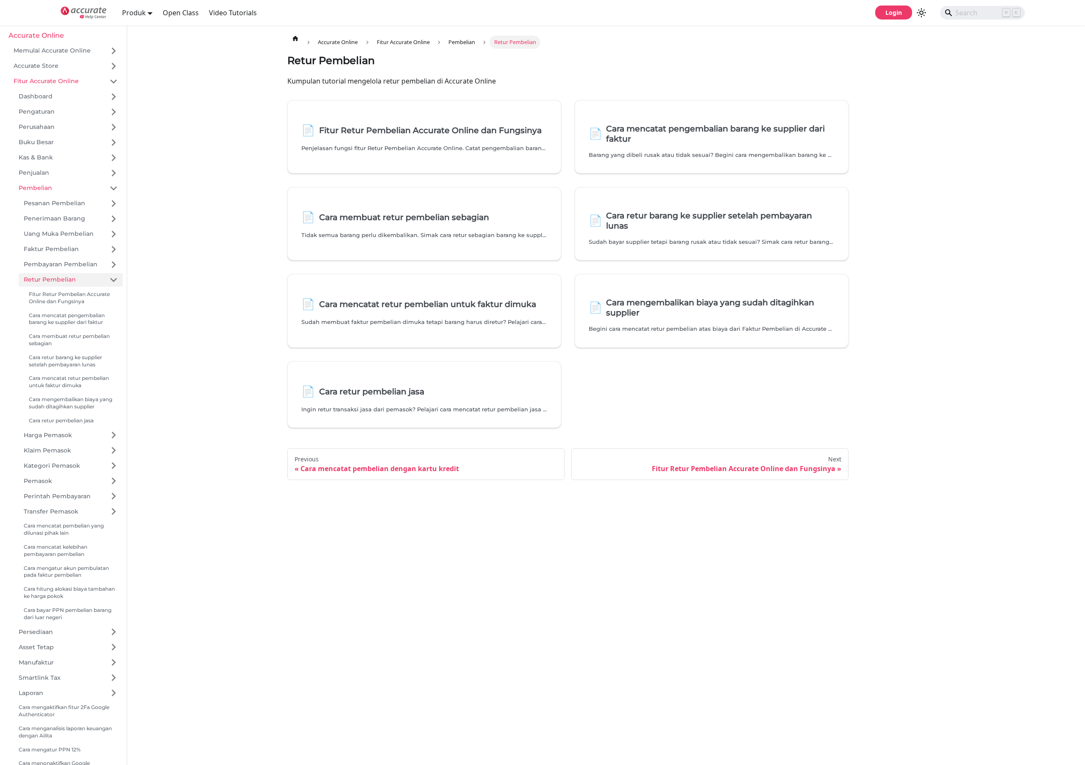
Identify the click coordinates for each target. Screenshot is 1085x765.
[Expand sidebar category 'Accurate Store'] (113, 66)
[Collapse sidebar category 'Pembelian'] (113, 188)
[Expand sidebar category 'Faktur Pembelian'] (113, 249)
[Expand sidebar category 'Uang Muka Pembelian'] (113, 234)
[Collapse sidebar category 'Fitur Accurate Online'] (113, 81)
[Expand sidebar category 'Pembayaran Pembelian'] (113, 264)
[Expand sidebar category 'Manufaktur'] (113, 662)
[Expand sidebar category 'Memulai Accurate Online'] (113, 51)
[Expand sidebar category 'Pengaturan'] (113, 112)
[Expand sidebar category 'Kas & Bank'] (113, 158)
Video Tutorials (233, 12)
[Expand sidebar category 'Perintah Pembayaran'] (113, 496)
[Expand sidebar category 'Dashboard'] (113, 96)
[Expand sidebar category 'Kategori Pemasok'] (113, 465)
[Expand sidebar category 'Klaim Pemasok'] (113, 450)
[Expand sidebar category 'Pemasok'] (113, 481)
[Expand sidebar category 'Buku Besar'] (113, 142)
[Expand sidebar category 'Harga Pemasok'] (113, 435)
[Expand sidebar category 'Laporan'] (113, 693)
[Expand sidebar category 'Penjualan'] (113, 173)
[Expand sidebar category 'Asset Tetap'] (113, 647)
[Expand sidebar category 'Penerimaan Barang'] (113, 219)
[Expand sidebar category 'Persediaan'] (113, 632)
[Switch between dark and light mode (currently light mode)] (921, 13)
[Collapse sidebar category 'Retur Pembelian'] (113, 280)
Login (893, 12)
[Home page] (295, 38)
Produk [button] (134, 12)
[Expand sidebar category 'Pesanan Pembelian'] (113, 203)
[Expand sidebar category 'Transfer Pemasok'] (113, 511)
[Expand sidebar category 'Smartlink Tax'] (113, 677)
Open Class (181, 12)
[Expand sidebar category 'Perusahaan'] (113, 127)
